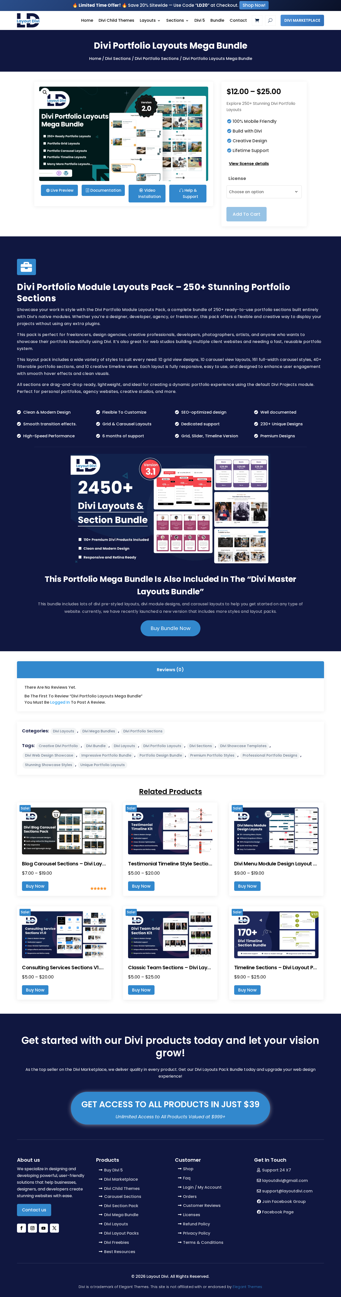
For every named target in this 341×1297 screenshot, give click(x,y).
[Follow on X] (54, 1228)
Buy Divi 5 (113, 1170)
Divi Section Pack (121, 1206)
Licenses (191, 1215)
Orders (190, 1196)
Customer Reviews (202, 1205)
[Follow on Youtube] (43, 1228)
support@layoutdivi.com (287, 1191)
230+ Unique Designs (281, 424)
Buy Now (35, 886)
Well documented (278, 412)
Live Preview (62, 190)
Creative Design (250, 141)
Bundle (217, 20)
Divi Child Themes (116, 20)
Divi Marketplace (302, 20)
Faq (186, 1178)
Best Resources (119, 1252)
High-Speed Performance (49, 436)
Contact (238, 20)
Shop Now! (254, 5)
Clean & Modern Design (47, 412)
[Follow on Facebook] (21, 1228)
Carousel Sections (122, 1196)
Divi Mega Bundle (121, 1215)
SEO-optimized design (203, 412)
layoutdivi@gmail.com (285, 1180)
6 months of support (123, 436)
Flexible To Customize (124, 412)
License (237, 178)
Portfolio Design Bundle (161, 755)
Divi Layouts (63, 731)
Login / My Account (202, 1187)
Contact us (34, 1210)
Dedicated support (200, 424)
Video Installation (149, 193)
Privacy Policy (196, 1233)
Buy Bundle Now (170, 628)
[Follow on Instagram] (32, 1228)
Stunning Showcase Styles (48, 764)
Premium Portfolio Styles (212, 755)
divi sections (200, 745)
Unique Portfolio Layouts (102, 764)
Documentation (105, 190)
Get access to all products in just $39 (170, 1104)
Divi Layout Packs (121, 1233)
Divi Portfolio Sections (157, 58)
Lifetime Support (251, 151)
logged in (60, 702)
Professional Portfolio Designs (270, 755)
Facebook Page (278, 1212)
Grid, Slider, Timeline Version (209, 436)
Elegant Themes (247, 1286)
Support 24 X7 (276, 1170)
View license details (249, 163)
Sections (175, 20)
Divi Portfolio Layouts (162, 745)
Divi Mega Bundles (98, 731)
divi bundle (96, 745)
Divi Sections (118, 58)
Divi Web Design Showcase (49, 755)
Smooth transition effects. (50, 424)
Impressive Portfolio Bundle (106, 755)
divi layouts (124, 745)
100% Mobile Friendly (255, 121)
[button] (44, 92)
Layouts (148, 20)
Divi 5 (199, 20)
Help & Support (190, 193)
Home (87, 20)
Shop (188, 1169)
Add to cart (246, 214)
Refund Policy (196, 1224)
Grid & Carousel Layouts (127, 424)
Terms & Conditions (203, 1242)
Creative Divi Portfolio (58, 745)
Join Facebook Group (284, 1201)
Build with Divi (247, 131)
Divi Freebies (116, 1242)
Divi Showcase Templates (243, 745)
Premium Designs (277, 436)
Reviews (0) (170, 669)
